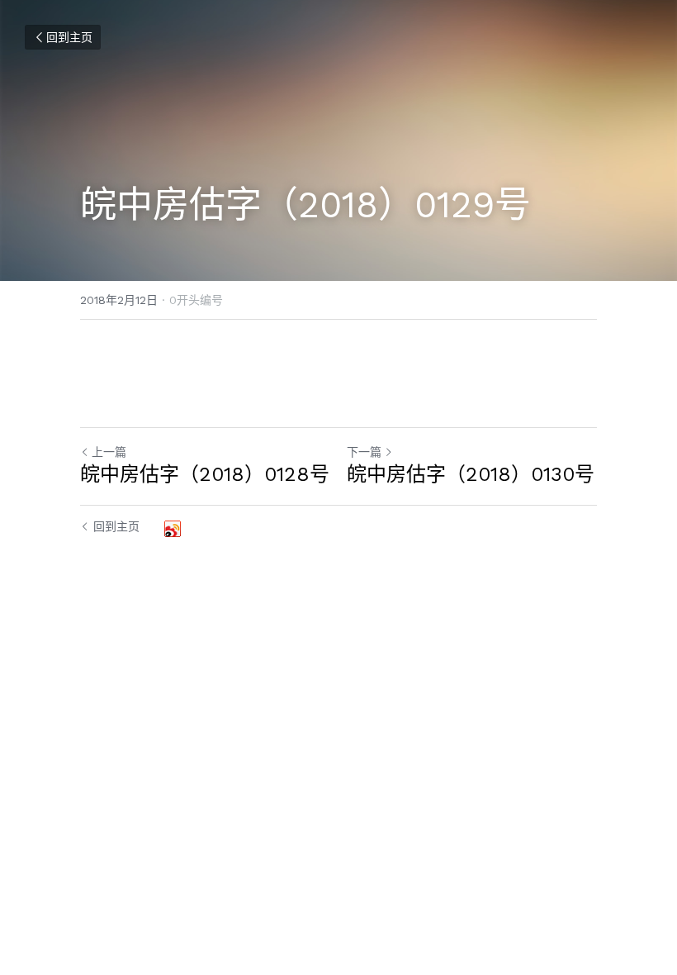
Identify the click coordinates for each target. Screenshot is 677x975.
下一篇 (364, 452)
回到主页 (69, 37)
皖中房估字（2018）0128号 (204, 474)
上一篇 (109, 452)
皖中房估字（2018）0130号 (470, 474)
